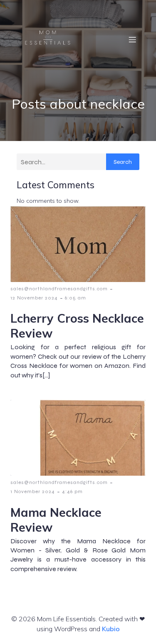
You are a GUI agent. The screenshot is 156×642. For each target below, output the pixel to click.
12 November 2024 (34, 298)
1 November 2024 (32, 491)
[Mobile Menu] (132, 39)
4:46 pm (72, 491)
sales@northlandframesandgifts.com (59, 289)
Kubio (111, 629)
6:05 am (75, 298)
